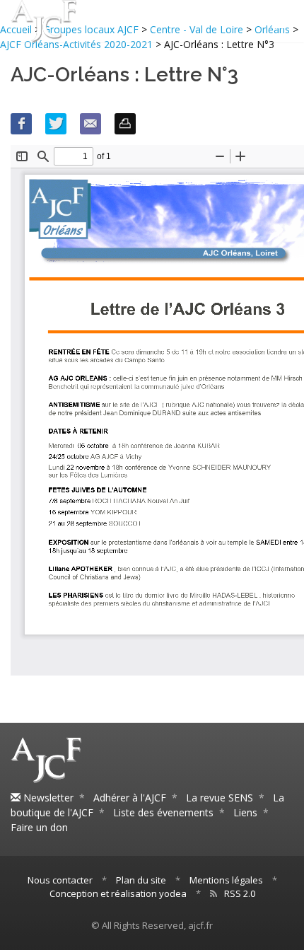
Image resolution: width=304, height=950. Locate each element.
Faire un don (39, 827)
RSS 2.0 (239, 893)
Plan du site (141, 880)
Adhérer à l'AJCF (129, 797)
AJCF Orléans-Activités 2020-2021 (76, 44)
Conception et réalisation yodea (118, 893)
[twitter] (55, 123)
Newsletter (47, 797)
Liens (245, 812)
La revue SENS (219, 797)
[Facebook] (21, 123)
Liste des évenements (163, 812)
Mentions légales (226, 880)
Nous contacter (60, 880)
